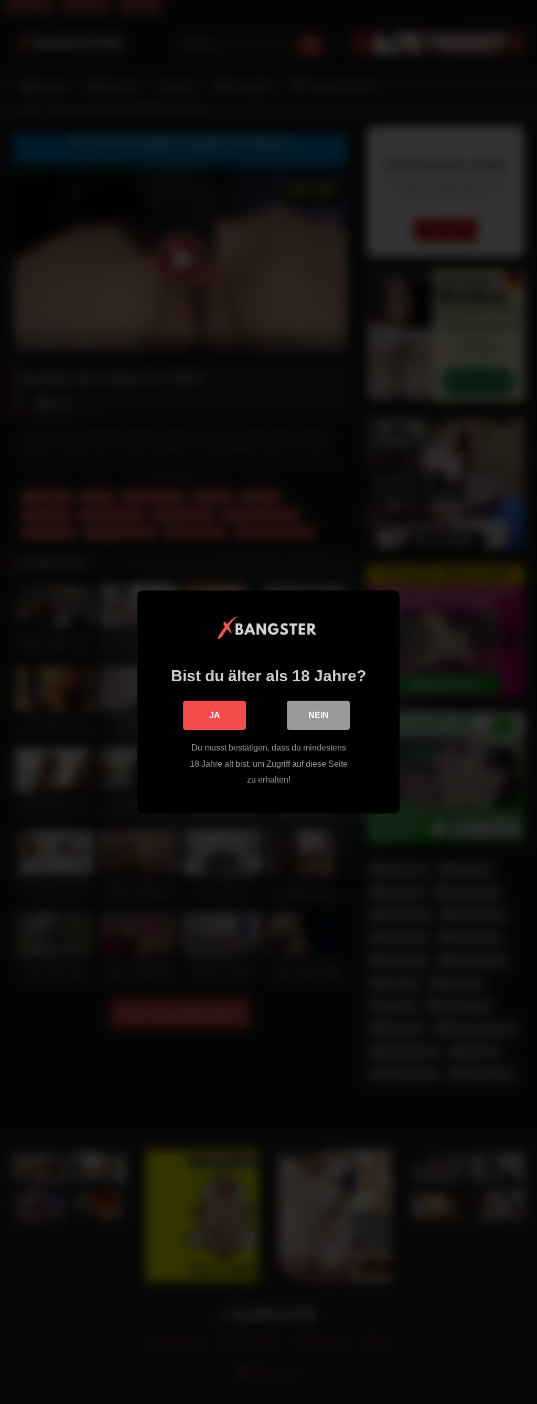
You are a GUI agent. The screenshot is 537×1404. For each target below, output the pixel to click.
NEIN (318, 715)
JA (214, 715)
